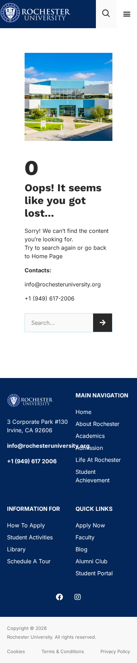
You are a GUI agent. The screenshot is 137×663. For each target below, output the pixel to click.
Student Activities (30, 537)
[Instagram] (77, 597)
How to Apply (26, 525)
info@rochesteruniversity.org (48, 445)
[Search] (102, 323)
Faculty (85, 537)
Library (16, 549)
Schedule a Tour (29, 561)
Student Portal (94, 573)
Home (83, 411)
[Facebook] (59, 597)
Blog (81, 549)
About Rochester (97, 423)
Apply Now (90, 525)
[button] (126, 14)
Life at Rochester (98, 459)
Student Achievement (93, 476)
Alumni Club (91, 561)
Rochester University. (30, 637)
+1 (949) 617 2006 (32, 461)
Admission (89, 447)
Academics (90, 435)
